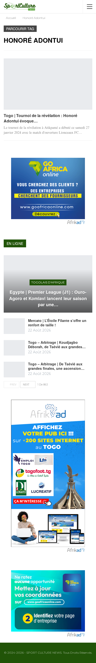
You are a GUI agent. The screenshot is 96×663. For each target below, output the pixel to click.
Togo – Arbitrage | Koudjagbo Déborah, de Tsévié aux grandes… (57, 344)
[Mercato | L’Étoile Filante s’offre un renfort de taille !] (14, 326)
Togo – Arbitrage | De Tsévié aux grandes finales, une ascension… (56, 366)
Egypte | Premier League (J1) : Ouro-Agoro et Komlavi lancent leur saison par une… (48, 298)
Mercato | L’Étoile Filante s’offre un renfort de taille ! (57, 322)
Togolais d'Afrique (48, 282)
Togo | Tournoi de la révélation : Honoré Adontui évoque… (40, 118)
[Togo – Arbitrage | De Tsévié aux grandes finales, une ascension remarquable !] (14, 369)
